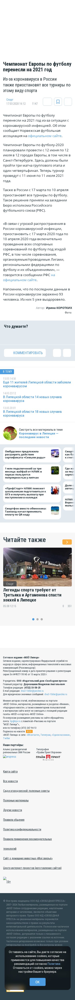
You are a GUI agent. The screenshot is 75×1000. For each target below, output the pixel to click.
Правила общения (13, 819)
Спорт (9, 99)
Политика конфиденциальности (22, 829)
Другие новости (12, 810)
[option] (37, 580)
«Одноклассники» (61, 735)
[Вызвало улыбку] (20, 337)
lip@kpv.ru (15, 721)
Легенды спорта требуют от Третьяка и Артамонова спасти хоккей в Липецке (32, 594)
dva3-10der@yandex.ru (32, 691)
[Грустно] (55, 337)
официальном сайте (45, 135)
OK (37, 982)
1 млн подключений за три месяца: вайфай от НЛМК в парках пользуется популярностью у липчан (23, 473)
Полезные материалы (16, 800)
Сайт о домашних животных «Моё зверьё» (28, 858)
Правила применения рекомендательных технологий (27, 843)
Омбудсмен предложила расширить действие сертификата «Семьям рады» (26, 454)
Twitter (6, 738)
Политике (54, 963)
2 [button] (37, 619)
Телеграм (45, 735)
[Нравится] (8, 337)
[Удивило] (43, 337)
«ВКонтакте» (33, 735)
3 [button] (42, 619)
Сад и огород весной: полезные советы (26, 790)
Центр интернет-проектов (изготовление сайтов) (32, 868)
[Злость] (67, 337)
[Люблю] (32, 337)
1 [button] (33, 619)
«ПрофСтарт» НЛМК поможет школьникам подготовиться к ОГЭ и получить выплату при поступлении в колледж (25, 493)
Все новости (10, 781)
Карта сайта (10, 771)
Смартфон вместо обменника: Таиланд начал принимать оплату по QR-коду (25, 511)
